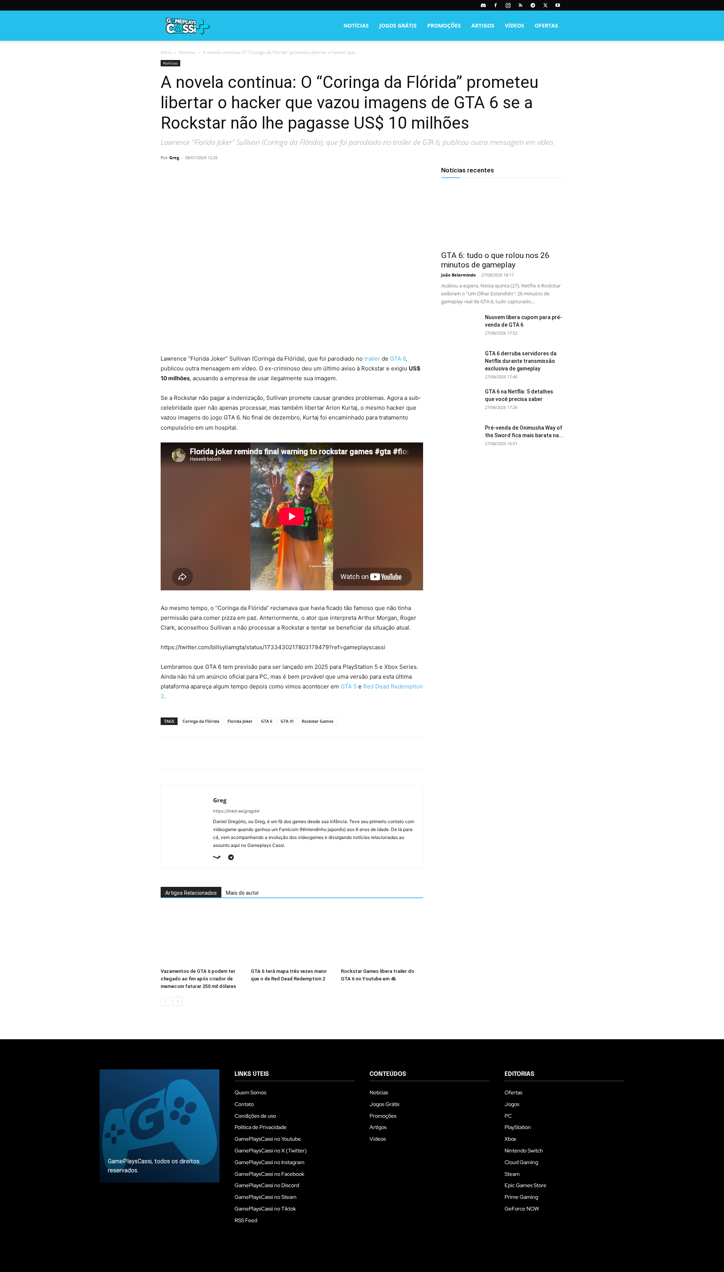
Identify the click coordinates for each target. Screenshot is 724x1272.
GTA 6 (398, 358)
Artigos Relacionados (191, 893)
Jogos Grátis (398, 25)
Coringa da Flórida (201, 721)
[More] (255, 174)
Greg (174, 157)
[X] (545, 5)
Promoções (444, 25)
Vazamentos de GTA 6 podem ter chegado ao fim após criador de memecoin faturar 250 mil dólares (198, 978)
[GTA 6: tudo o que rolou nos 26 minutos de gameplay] (502, 216)
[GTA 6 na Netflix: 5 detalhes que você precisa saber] (460, 401)
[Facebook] (495, 5)
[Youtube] (557, 5)
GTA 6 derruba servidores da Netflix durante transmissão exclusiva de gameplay (521, 361)
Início (166, 52)
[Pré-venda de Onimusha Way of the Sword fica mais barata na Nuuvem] (460, 437)
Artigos (482, 25)
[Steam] (219, 857)
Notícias (356, 25)
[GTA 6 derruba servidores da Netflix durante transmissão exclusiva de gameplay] (460, 363)
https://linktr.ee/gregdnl (236, 811)
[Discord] (483, 5)
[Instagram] (508, 5)
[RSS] (520, 5)
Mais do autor (242, 893)
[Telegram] (532, 5)
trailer (372, 358)
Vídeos (514, 25)
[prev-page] (165, 1001)
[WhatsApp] (220, 174)
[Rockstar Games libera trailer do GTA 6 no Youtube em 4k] (382, 936)
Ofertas (546, 25)
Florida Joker (240, 721)
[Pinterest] (202, 174)
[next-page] (177, 1001)
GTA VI (287, 721)
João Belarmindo (458, 275)
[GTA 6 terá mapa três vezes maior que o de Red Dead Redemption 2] (292, 936)
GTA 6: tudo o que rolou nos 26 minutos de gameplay (495, 260)
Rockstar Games (317, 721)
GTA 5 (349, 686)
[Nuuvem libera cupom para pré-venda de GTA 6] (460, 326)
